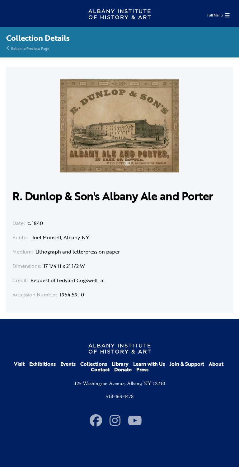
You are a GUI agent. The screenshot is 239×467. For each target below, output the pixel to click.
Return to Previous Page (30, 48)
